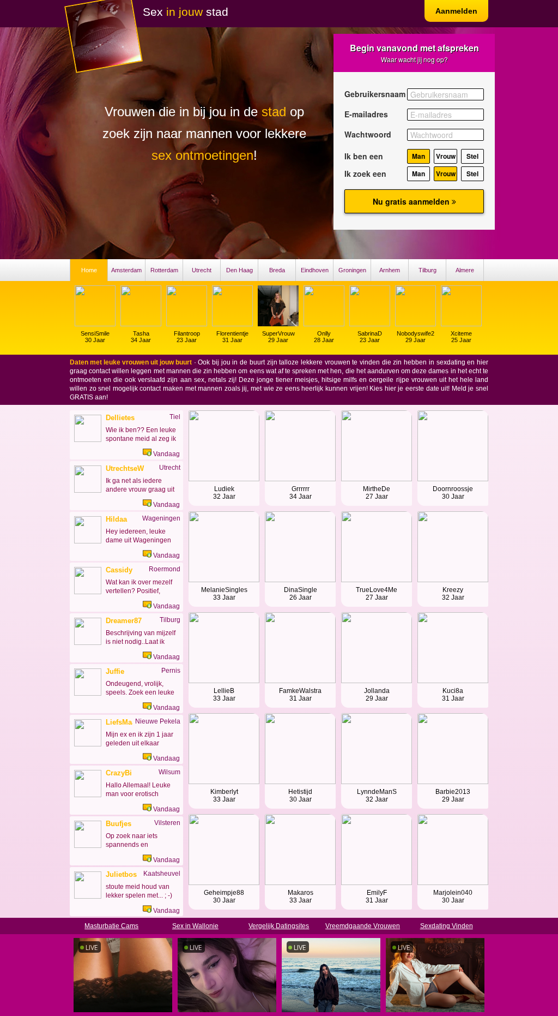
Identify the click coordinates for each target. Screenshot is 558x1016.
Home (89, 270)
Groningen (352, 270)
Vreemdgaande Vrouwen (362, 926)
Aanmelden (456, 11)
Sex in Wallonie (195, 926)
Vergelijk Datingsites (278, 926)
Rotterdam (164, 270)
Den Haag (239, 270)
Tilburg (427, 270)
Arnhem (389, 270)
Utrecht (201, 270)
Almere (465, 270)
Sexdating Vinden (446, 926)
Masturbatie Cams (111, 926)
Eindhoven (315, 270)
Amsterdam (126, 270)
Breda (277, 270)
